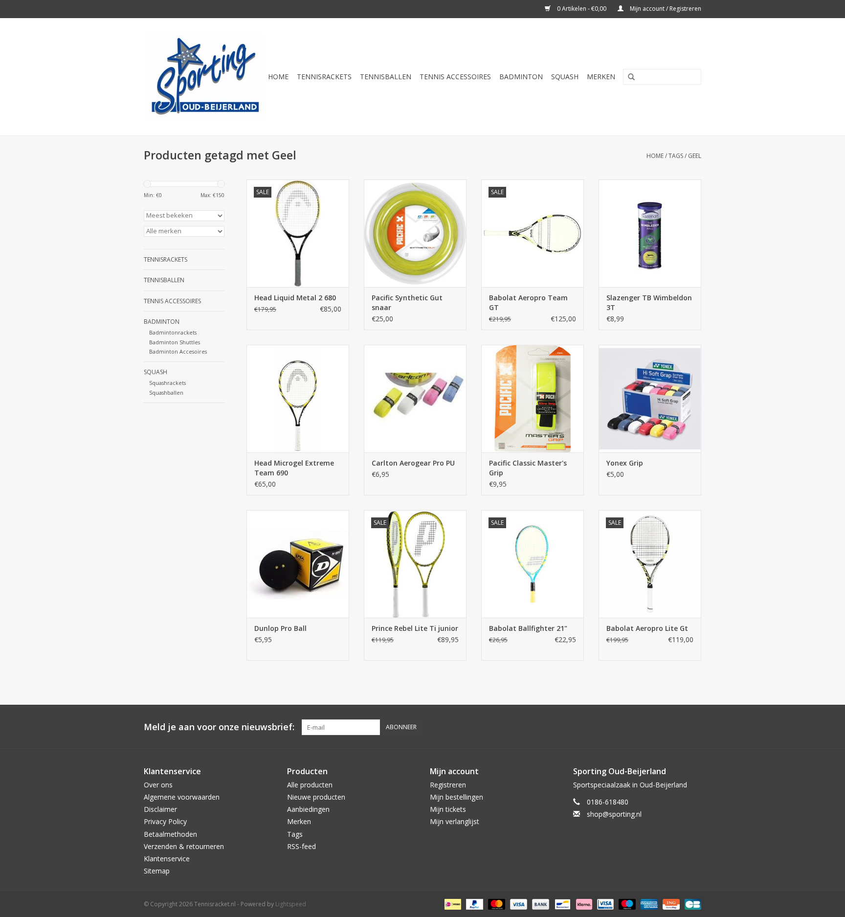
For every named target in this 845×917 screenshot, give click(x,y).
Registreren (448, 784)
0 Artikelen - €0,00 (582, 8)
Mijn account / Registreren (664, 8)
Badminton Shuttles (174, 342)
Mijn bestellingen (456, 797)
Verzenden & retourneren (184, 846)
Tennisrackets (324, 76)
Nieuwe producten (316, 797)
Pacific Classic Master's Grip (528, 467)
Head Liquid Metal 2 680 (295, 297)
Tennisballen (385, 76)
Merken (601, 76)
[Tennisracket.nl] (204, 77)
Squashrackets (167, 382)
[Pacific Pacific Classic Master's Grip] (532, 398)
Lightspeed (290, 904)
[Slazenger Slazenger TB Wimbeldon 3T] (650, 233)
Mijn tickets (448, 809)
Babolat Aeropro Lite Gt (647, 628)
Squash (564, 76)
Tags (675, 156)
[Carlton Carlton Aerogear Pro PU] (415, 398)
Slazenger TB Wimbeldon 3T (649, 302)
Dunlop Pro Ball (280, 628)
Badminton (521, 76)
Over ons (158, 784)
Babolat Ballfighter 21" (528, 628)
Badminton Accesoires (178, 351)
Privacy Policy (165, 821)
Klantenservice (167, 858)
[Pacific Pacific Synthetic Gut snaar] (415, 233)
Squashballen (166, 392)
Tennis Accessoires (455, 76)
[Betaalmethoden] (452, 903)
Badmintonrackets (173, 332)
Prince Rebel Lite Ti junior (415, 628)
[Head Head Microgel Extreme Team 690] (297, 398)
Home (278, 76)
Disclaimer (160, 809)
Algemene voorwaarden (182, 797)
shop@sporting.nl (614, 814)
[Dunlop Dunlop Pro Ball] (297, 564)
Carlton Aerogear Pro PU (413, 463)
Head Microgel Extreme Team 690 (294, 467)
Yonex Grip (624, 463)
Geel (694, 156)
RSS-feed (301, 846)
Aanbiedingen (308, 809)
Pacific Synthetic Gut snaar (407, 302)
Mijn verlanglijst (454, 821)
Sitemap (157, 870)
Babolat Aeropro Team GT (528, 302)
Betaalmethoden (170, 834)
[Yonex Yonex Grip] (650, 398)
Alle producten (310, 784)
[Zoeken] (628, 77)
